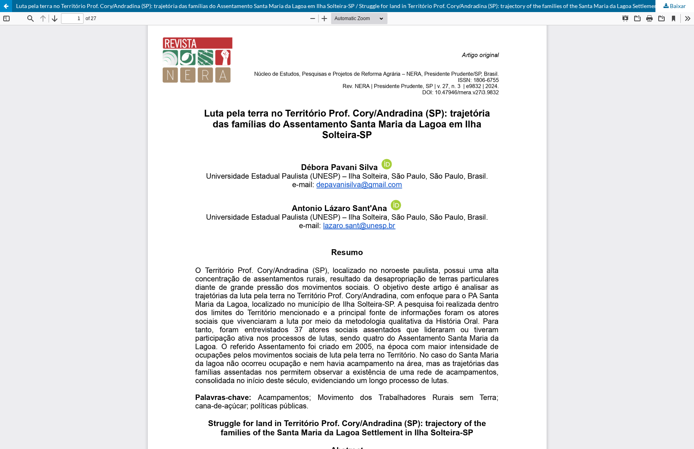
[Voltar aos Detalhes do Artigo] (6, 6)
